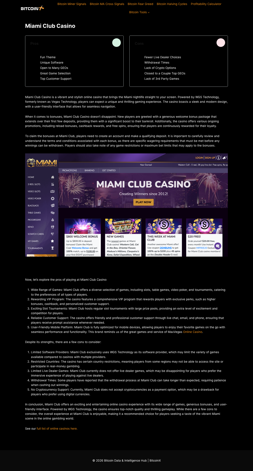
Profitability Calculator (206, 4)
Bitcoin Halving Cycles (172, 4)
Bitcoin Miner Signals (71, 4)
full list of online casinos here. (57, 428)
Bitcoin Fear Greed (140, 4)
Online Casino (192, 332)
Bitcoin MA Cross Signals (107, 4)
